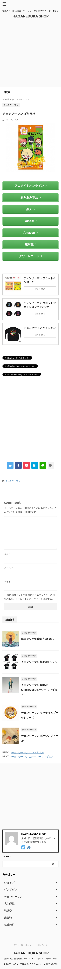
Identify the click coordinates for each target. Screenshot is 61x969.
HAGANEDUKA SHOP (31, 16)
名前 (7, 554)
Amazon (29, 232)
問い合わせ (42, 945)
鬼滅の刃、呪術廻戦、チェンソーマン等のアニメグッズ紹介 (30, 958)
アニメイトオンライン (29, 185)
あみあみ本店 (29, 197)
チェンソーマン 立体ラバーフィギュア (32, 756)
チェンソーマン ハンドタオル (27, 752)
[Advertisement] (30, 54)
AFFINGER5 (52, 964)
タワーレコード (29, 256)
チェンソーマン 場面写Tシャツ (39, 661)
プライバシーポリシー (23, 945)
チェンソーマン (13, 481)
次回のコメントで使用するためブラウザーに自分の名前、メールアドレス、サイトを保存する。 (29, 596)
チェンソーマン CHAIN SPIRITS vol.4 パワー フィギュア (39, 689)
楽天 (29, 209)
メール (8, 567)
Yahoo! (29, 221)
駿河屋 (29, 244)
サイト (7, 581)
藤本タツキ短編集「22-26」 (38, 638)
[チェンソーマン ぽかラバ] (34, 465)
